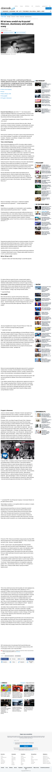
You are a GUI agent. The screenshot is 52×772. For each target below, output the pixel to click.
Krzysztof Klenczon (9, 655)
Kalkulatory (45, 754)
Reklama (11, 767)
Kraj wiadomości (30, 682)
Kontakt (2, 767)
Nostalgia (8, 16)
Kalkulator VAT (45, 759)
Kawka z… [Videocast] (20, 16)
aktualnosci (13, 18)
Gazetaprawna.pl (3, 757)
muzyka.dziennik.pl (7, 18)
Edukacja (22, 758)
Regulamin (20, 767)
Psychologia (33, 762)
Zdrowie (13, 762)
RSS (26, 768)
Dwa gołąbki (4, 95)
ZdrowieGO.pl (37, 6)
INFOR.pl (16, 6)
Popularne (23, 682)
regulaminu (27, 742)
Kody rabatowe (23, 757)
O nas (7, 767)
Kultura (22, 764)
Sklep (50, 6)
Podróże (13, 763)
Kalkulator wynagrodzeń (47, 763)
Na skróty (3, 754)
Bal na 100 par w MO (6, 93)
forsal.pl (21, 6)
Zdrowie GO (13, 16)
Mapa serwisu (36, 767)
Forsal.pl (2, 759)
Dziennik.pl (14, 754)
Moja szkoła (23, 759)
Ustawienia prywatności (44, 767)
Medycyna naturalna (34, 759)
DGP (32, 6)
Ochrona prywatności (28, 767)
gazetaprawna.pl (44, 6)
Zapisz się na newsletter (21, 32)
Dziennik (2, 18)
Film (21, 762)
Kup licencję (18, 651)
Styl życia (32, 763)
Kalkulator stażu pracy (46, 758)
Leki (31, 758)
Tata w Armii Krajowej (6, 89)
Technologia (13, 757)
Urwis (3, 91)
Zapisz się (26, 746)
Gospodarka (13, 758)
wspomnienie (18, 655)
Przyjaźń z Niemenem (7, 98)
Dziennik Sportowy (28, 16)
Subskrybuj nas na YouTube (8, 32)
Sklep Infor (2, 763)
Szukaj (49, 8)
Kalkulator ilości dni (46, 757)
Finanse (32, 757)
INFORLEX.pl (27, 6)
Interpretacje (3, 762)
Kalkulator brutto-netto (46, 762)
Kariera (15, 767)
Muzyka (3, 13)
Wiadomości (13, 759)
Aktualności (9, 13)
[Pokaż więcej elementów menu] (50, 11)
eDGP (2, 758)
